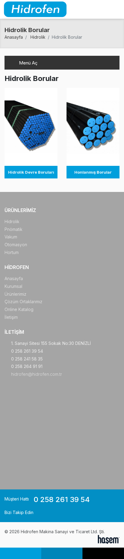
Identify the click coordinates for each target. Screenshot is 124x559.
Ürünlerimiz (15, 294)
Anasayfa (14, 37)
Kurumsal (13, 286)
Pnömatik (13, 229)
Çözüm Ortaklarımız (23, 301)
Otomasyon (16, 244)
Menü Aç (28, 63)
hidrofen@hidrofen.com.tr (36, 374)
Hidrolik (37, 37)
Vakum (11, 236)
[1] (116, 9)
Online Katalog (19, 309)
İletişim (11, 317)
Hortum (12, 252)
